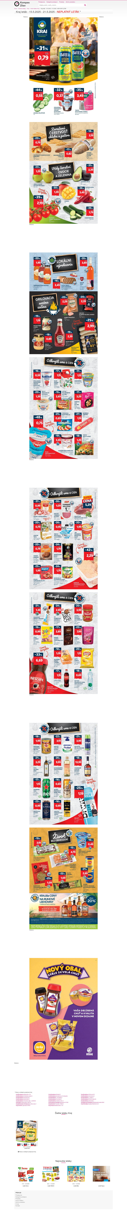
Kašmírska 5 (22, 1099)
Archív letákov (19, 1200)
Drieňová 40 (88, 1094)
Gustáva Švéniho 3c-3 (90, 1104)
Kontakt (18, 1206)
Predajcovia (41, 2)
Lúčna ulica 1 (26, 1104)
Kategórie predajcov (52, 2)
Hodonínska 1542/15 (23, 1102)
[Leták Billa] (76, 1174)
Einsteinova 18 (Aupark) (58, 1096)
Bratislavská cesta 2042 (92, 1102)
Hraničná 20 (22, 1097)
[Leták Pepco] (101, 1174)
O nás (17, 1204)
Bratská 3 (55, 1094)
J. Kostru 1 (87, 1097)
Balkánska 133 (23, 1094)
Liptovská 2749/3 (23, 1105)
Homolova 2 (87, 1096)
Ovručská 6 (55, 1099)
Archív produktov (70, 2)
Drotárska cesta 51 (24, 1096)
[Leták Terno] (25, 1174)
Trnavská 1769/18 (56, 1104)
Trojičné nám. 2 (56, 1100)
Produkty (61, 2)
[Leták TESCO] (51, 1174)
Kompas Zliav (25, 4)
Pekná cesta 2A (88, 1099)
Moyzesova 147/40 (58, 1102)
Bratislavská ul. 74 (56, 1105)
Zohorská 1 (87, 1100)
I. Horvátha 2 (55, 1097)
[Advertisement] (21, 44)
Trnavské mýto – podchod (26, 1100)
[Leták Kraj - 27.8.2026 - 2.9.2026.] (27, 1133)
